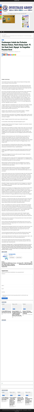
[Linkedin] (7, 55)
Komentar (3, 273)
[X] (4, 55)
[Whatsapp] (14, 55)
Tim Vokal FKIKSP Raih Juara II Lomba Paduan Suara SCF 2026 (6, 312)
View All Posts (18, 257)
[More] (15, 55)
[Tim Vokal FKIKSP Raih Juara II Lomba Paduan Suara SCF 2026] (6, 307)
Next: (24, 263)
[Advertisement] (17, 327)
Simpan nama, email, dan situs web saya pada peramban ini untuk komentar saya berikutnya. (15, 296)
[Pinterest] (9, 55)
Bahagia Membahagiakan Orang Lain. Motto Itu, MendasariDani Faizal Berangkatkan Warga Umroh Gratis (28, 400)
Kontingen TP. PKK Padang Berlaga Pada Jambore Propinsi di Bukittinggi (27, 312)
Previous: (9, 264)
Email (3, 288)
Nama (3, 285)
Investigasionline (4, 51)
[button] (3, 32)
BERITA (3, 395)
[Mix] (12, 55)
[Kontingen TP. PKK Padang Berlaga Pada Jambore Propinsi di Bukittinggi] (27, 307)
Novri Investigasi (4, 313)
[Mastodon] (10, 55)
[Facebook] (2, 55)
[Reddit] (5, 55)
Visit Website (12, 257)
